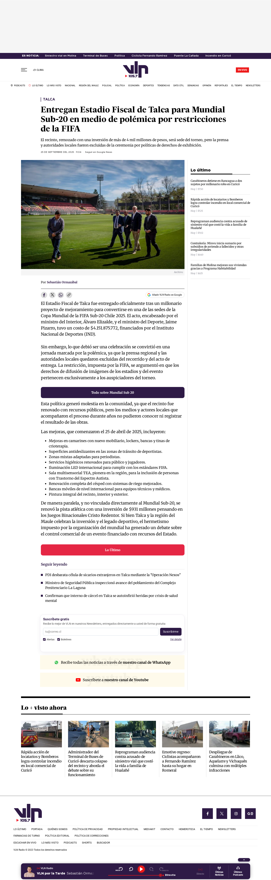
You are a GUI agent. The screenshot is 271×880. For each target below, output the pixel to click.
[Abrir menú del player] (244, 860)
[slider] (134, 875)
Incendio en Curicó (218, 56)
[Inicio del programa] (119, 869)
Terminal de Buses (95, 56)
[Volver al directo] (164, 869)
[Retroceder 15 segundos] (131, 869)
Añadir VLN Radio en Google (167, 294)
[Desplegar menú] (24, 70)
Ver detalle (176, 639)
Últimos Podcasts (238, 873)
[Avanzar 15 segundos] (151, 869)
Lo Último (112, 550)
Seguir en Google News (98, 152)
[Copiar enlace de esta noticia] (69, 295)
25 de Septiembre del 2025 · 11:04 (61, 152)
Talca (49, 99)
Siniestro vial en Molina (60, 56)
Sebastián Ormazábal (62, 282)
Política (119, 56)
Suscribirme (171, 631)
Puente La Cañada (186, 56)
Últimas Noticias (219, 873)
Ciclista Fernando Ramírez (149, 56)
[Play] (141, 869)
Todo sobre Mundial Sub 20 (112, 393)
